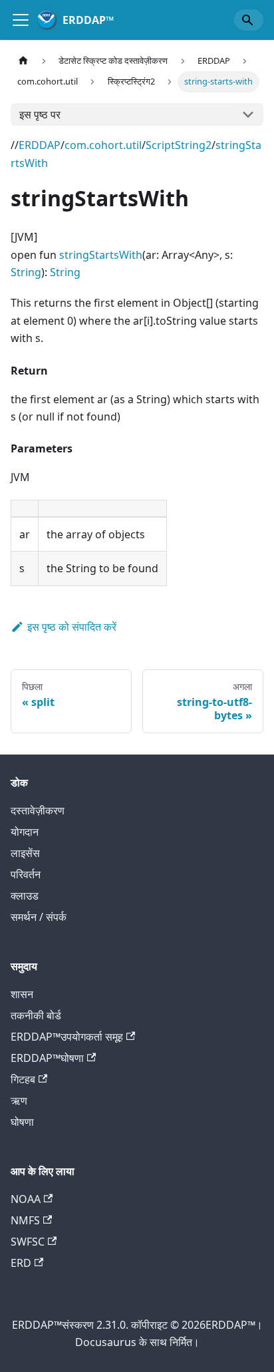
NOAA (26, 1199)
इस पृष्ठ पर (40, 114)
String (26, 272)
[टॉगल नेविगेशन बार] (21, 20)
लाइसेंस (25, 853)
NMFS (25, 1220)
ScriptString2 (178, 145)
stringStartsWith (100, 255)
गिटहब (23, 1079)
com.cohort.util (103, 145)
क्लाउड (25, 895)
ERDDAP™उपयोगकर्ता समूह (67, 1036)
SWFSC (28, 1241)
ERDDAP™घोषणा (47, 1058)
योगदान (25, 831)
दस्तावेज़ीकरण (38, 810)
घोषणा (22, 1122)
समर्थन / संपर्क (39, 917)
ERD (21, 1263)
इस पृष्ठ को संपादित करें (71, 626)
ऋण (19, 1100)
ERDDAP (40, 145)
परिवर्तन (26, 874)
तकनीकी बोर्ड (36, 1015)
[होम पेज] (23, 61)
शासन (22, 994)
